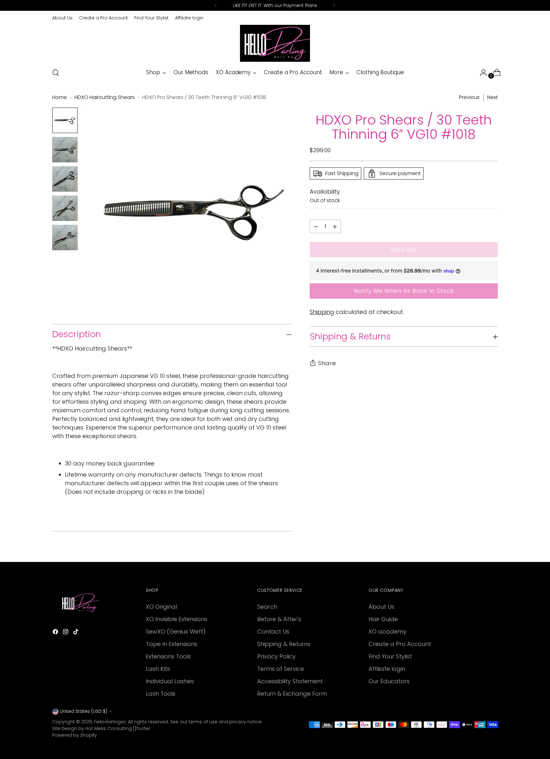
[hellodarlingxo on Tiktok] (76, 632)
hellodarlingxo (110, 722)
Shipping (322, 312)
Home (59, 97)
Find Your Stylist (390, 656)
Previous (469, 97)
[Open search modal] (55, 72)
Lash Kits (158, 669)
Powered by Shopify (74, 735)
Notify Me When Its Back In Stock (404, 291)
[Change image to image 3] (65, 179)
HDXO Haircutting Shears (104, 97)
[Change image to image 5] (65, 237)
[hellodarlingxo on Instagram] (66, 632)
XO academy (387, 631)
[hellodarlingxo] (275, 43)
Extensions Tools (168, 656)
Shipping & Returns (283, 644)
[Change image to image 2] (65, 149)
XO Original (161, 607)
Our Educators (389, 681)
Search (267, 607)
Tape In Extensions (171, 644)
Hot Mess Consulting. (109, 728)
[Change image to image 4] (65, 208)
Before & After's (279, 619)
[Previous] (216, 5)
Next (492, 97)
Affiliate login (387, 669)
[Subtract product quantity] (335, 226)
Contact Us (273, 631)
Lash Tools (160, 694)
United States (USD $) (83, 711)
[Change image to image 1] (65, 120)
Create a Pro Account (400, 644)
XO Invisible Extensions (176, 619)
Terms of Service (280, 669)
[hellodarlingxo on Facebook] (56, 632)
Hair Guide (383, 619)
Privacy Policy (276, 656)
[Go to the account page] (481, 72)
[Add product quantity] (315, 226)
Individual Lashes (170, 681)
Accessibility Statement (290, 681)
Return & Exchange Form (292, 694)
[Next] (334, 5)
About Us (381, 607)
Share (327, 363)
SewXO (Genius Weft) (176, 631)
